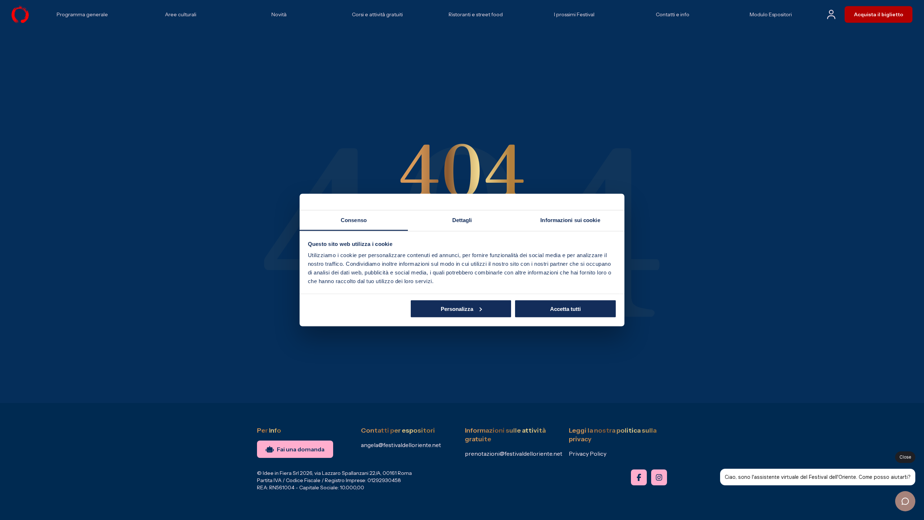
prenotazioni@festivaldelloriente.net (513, 453)
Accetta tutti (565, 309)
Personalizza (457, 309)
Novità (279, 14)
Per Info (269, 430)
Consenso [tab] (354, 220)
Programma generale (82, 14)
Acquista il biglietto (878, 14)
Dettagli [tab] (462, 220)
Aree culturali (180, 14)
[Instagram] (659, 477)
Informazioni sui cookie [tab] (570, 220)
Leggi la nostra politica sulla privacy (613, 434)
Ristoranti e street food (476, 14)
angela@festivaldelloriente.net (401, 444)
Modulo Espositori (771, 14)
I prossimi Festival (574, 14)
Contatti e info (672, 14)
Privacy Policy (587, 453)
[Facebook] (639, 477)
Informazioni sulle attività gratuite (505, 434)
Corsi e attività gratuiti (377, 14)
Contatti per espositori (398, 430)
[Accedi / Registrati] (831, 14)
